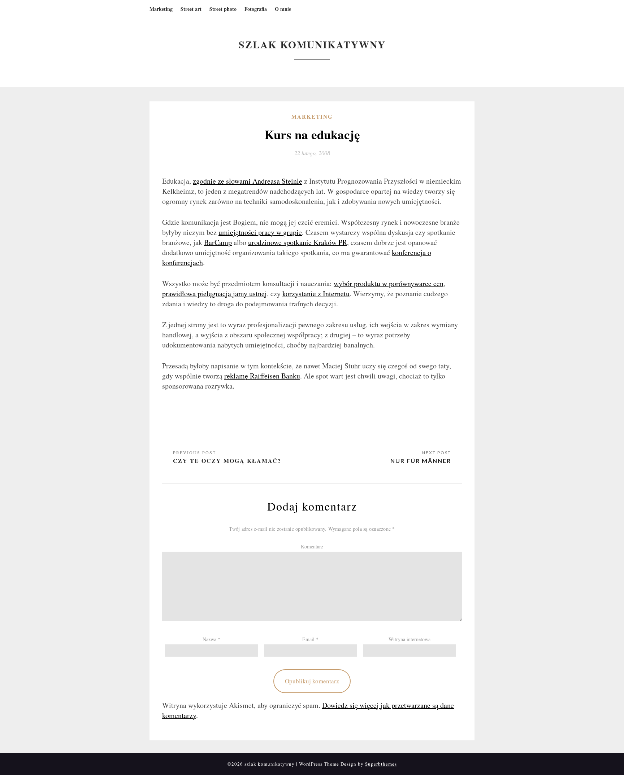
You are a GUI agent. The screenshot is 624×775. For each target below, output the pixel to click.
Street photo (223, 9)
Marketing (161, 9)
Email (310, 639)
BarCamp (218, 242)
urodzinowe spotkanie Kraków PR (297, 242)
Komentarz (312, 546)
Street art (191, 9)
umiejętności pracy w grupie (260, 232)
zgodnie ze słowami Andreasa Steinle (247, 181)
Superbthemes (381, 764)
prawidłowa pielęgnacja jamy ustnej (214, 293)
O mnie (283, 9)
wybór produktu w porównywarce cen (388, 283)
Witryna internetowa (409, 639)
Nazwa (211, 639)
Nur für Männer (420, 460)
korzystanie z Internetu (316, 293)
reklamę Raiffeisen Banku (262, 376)
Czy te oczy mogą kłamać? (227, 460)
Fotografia (255, 9)
